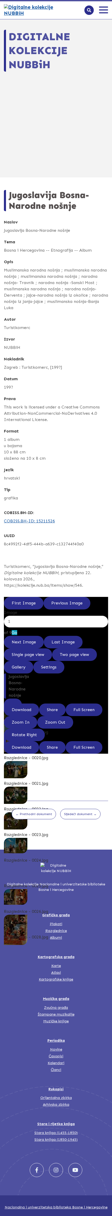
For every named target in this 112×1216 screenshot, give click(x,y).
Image (10, 612)
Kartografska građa (56, 957)
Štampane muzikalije (56, 1014)
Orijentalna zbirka (56, 1098)
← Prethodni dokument (34, 814)
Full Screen (84, 709)
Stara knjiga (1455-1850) (56, 1133)
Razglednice (56, 931)
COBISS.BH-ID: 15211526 (29, 520)
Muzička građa (56, 998)
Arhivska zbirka (56, 1104)
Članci (56, 1070)
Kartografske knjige (56, 979)
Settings (49, 667)
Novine (56, 1049)
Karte (56, 966)
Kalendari (56, 1063)
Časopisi (56, 1056)
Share (52, 709)
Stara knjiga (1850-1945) (56, 1139)
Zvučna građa (56, 1007)
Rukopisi (56, 1089)
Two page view (74, 654)
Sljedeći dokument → (80, 814)
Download (21, 709)
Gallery (19, 667)
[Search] (89, 10)
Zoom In (20, 722)
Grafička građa (56, 915)
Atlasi (56, 972)
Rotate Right (24, 734)
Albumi (56, 937)
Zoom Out (55, 722)
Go (14, 632)
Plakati (56, 924)
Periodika (56, 1040)
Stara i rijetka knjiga (56, 1124)
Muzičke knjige (56, 1021)
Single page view (28, 654)
